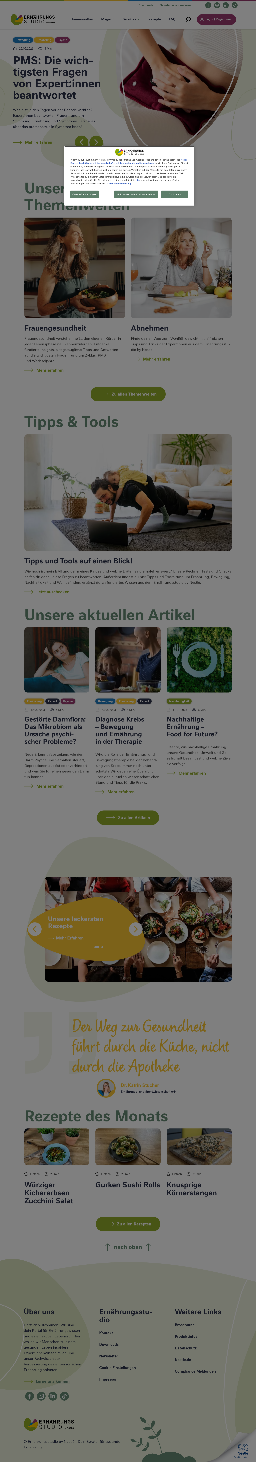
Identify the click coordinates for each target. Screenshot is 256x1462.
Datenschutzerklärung (119, 183)
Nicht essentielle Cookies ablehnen (136, 194)
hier (138, 180)
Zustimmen (175, 194)
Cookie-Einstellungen (84, 194)
